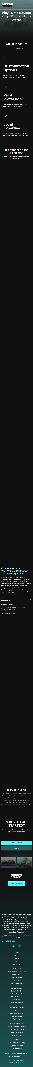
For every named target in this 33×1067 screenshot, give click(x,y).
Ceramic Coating (16, 975)
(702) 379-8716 (9, 613)
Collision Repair (16, 988)
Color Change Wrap (16, 1013)
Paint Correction (16, 983)
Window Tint (16, 969)
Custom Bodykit (16, 991)
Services (17, 958)
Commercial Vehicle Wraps (14, 229)
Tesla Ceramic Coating (16, 1029)
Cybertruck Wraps (16, 1046)
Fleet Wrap (16, 1019)
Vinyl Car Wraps (16, 977)
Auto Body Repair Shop (16, 994)
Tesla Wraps (16, 1040)
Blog (14, 461)
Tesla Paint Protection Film (16, 1026)
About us (16, 955)
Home (16, 952)
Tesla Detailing (16, 1035)
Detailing (17, 980)
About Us (8, 427)
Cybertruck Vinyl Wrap (16, 1056)
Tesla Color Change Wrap (16, 1043)
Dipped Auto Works (17, 509)
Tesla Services (8, 261)
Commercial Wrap (16, 1016)
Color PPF (16, 1010)
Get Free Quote (16, 843)
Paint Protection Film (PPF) (16, 972)
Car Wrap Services (20, 361)
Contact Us (11, 324)
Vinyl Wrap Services (25, 393)
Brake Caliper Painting (16, 1007)
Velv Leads (19, 1063)
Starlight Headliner (16, 1003)
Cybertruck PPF (16, 1048)
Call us (16, 848)
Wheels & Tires (16, 997)
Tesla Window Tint (16, 1023)
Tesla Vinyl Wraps (16, 1032)
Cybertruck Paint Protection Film (16, 1053)
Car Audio (16, 1000)
